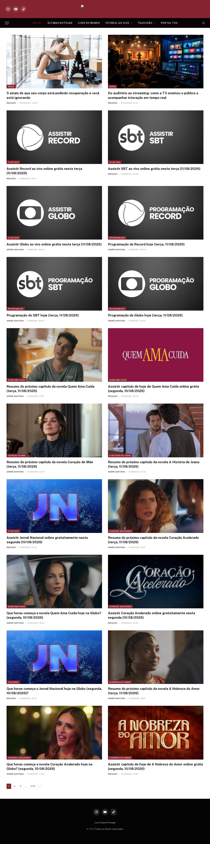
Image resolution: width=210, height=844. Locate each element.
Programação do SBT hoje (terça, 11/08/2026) (43, 315)
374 (33, 786)
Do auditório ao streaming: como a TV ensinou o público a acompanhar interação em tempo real (153, 95)
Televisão (13, 682)
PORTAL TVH (169, 23)
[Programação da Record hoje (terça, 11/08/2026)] (155, 213)
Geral (11, 87)
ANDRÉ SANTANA (15, 249)
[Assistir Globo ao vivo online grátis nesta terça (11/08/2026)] (54, 213)
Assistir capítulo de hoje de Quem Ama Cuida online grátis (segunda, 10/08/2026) (153, 389)
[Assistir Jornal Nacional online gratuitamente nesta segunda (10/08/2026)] (54, 506)
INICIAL (37, 23)
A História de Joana (120, 456)
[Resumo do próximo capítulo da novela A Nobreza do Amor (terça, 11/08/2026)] (155, 657)
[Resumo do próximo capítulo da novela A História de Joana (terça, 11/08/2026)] (155, 430)
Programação (117, 238)
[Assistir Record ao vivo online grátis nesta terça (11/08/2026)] (54, 137)
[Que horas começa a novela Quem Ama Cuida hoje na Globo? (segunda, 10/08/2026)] (54, 581)
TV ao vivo (13, 162)
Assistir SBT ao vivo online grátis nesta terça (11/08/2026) (154, 169)
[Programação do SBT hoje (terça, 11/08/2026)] (54, 284)
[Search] (203, 23)
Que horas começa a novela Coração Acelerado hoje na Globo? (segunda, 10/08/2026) (49, 766)
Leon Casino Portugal (105, 822)
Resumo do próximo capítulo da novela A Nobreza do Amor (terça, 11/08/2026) (154, 691)
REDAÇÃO (11, 103)
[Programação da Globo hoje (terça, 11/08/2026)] (155, 284)
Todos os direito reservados (109, 829)
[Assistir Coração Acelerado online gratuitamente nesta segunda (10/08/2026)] (155, 581)
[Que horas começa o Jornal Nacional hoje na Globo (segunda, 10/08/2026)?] (54, 657)
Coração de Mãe (17, 456)
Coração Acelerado (120, 531)
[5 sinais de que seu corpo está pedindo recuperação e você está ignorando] (54, 61)
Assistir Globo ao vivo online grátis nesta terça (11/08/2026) (54, 244)
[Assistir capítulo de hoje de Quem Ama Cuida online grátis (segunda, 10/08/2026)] (155, 355)
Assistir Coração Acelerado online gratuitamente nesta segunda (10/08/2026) (151, 615)
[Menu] (7, 23)
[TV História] (105, 9)
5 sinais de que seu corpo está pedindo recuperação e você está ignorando (53, 95)
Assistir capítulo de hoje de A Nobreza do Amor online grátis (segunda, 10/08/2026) (155, 766)
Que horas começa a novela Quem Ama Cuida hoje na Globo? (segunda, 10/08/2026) (54, 615)
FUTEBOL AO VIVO (117, 23)
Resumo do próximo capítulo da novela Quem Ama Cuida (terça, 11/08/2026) (50, 389)
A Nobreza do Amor (120, 682)
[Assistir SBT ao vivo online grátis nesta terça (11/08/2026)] (155, 137)
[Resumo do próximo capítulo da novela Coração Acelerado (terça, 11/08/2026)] (155, 506)
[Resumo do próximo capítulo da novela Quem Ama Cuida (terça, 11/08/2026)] (54, 355)
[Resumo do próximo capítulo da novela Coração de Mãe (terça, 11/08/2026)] (54, 430)
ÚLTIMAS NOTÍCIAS (60, 23)
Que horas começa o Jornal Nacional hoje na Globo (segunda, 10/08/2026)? (54, 691)
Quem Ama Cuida (16, 380)
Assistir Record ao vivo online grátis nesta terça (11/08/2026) (44, 171)
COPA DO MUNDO (89, 23)
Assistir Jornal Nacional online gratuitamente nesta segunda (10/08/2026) (47, 540)
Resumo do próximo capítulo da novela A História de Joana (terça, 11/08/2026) (153, 464)
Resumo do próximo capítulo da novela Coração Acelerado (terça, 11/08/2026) (153, 540)
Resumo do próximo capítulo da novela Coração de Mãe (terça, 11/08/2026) (50, 464)
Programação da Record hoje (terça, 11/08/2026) (146, 244)
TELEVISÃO (145, 23)
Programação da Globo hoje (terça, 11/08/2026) (145, 315)
